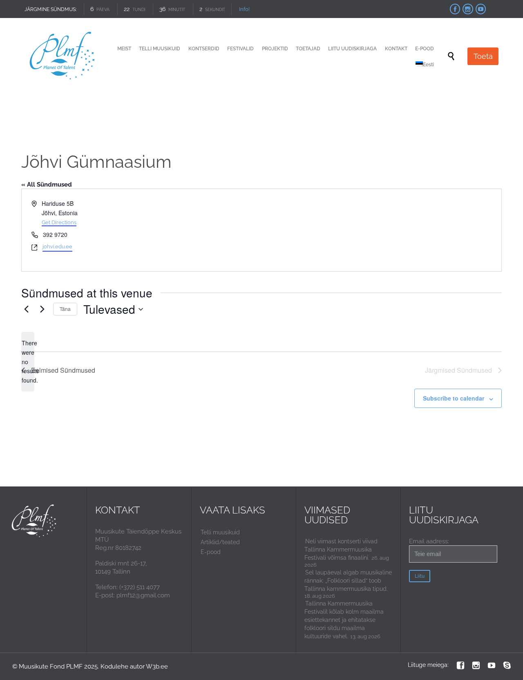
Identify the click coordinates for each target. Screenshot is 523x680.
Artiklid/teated (220, 542)
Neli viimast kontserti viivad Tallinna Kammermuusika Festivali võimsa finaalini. (341, 549)
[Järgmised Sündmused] (42, 309)
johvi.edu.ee (57, 246)
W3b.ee (157, 666)
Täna (65, 308)
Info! (241, 9)
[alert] (27, 361)
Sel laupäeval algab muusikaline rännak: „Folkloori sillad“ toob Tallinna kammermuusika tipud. (348, 580)
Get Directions (59, 222)
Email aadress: (429, 541)
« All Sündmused (46, 184)
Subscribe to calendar (453, 398)
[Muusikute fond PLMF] (63, 56)
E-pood (211, 552)
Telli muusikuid (220, 532)
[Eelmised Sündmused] (26, 309)
